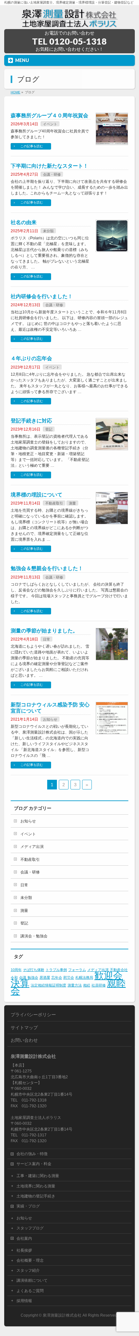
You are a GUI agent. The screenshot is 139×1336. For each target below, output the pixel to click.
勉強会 (32, 977)
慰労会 (68, 977)
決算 (20, 983)
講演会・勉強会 (34, 936)
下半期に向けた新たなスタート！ (49, 166)
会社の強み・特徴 (32, 1154)
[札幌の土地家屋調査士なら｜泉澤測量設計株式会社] (69, 22)
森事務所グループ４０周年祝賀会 (49, 115)
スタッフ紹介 (28, 1270)
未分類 (48, 231)
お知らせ (50, 719)
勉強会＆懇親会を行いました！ (47, 568)
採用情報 (24, 1301)
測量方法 (75, 985)
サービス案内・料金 (33, 1164)
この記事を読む (31, 146)
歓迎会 (108, 975)
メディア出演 (32, 846)
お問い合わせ (24, 1040)
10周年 (16, 970)
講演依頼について (32, 1280)
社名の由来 (24, 222)
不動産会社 (119, 970)
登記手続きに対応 (31, 420)
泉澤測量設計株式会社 (62, 1315)
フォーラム (77, 970)
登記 (48, 429)
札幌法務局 (84, 977)
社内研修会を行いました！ (42, 296)
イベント (50, 124)
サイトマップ (24, 1027)
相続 (86, 985)
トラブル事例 (56, 970)
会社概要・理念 (30, 1260)
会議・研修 (52, 174)
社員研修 (98, 985)
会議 (22, 977)
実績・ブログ (28, 1206)
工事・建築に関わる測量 (37, 1176)
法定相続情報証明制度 (48, 985)
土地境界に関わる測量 (35, 1186)
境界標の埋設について (36, 494)
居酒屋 (44, 977)
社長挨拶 (24, 1250)
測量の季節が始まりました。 (44, 630)
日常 (46, 639)
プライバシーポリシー (33, 1014)
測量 (72, 503)
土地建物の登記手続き (35, 1196)
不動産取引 (54, 503)
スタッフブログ (30, 1228)
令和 (14, 977)
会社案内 (24, 1238)
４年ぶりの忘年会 (31, 358)
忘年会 (56, 977)
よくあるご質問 (30, 1291)
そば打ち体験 (33, 970)
